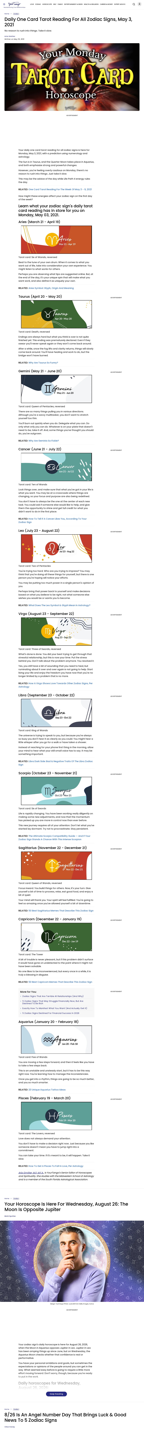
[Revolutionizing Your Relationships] (14, 4)
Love (32, 4)
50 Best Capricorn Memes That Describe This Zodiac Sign (60, 982)
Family (60, 4)
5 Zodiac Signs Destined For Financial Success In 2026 (50, 1013)
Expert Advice (119, 4)
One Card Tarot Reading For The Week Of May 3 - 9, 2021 (60, 189)
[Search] (133, 3)
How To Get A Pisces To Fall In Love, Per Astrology (56, 1166)
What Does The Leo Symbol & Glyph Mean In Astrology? (59, 605)
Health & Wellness (91, 4)
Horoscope (47, 4)
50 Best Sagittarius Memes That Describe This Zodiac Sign (61, 910)
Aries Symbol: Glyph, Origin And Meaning (51, 288)
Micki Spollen (10, 1216)
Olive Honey (9, 1427)
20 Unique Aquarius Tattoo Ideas (47, 1089)
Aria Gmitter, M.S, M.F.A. (30, 1172)
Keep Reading (56, 1394)
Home (6, 14)
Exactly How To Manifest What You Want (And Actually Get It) (54, 1008)
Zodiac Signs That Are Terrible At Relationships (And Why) (53, 996)
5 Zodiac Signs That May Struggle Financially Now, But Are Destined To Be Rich (52, 1002)
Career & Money (106, 4)
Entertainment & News (73, 4)
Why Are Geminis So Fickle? (44, 440)
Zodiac (38, 4)
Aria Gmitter (9, 36)
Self (54, 4)
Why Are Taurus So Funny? (43, 362)
